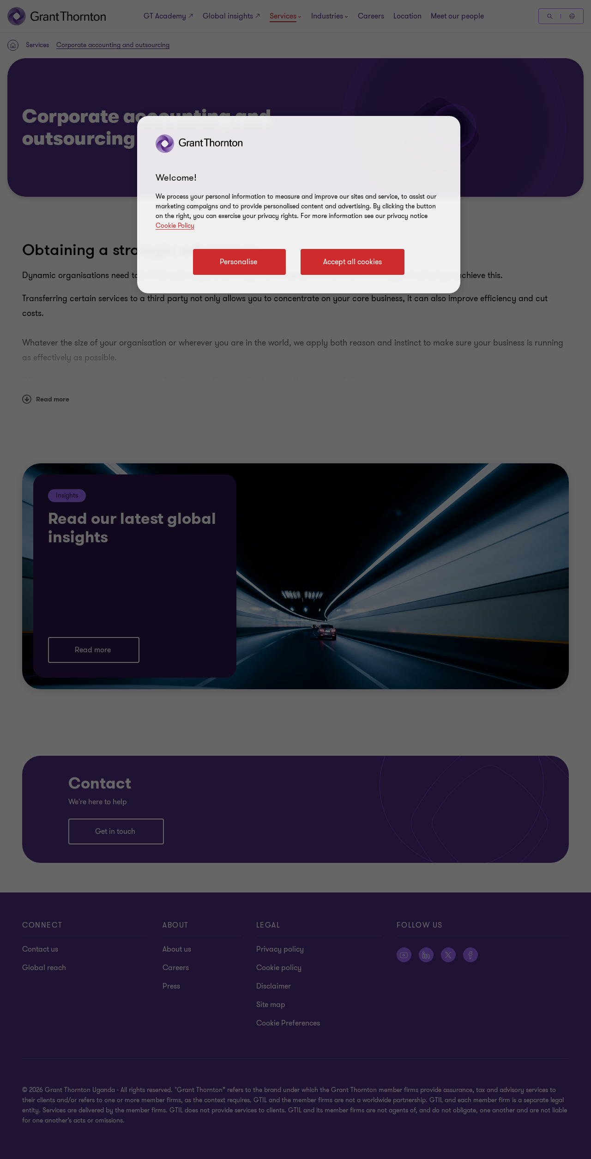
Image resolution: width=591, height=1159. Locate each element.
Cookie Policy (175, 225)
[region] (298, 204)
